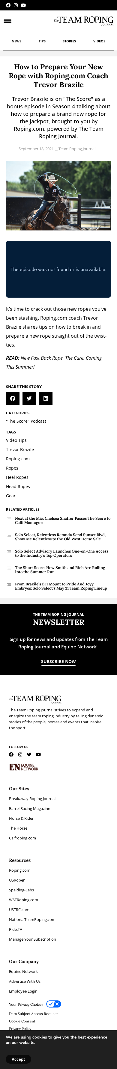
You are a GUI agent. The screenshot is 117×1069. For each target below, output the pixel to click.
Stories (69, 41)
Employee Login (23, 991)
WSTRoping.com (23, 899)
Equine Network (23, 971)
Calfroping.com (22, 838)
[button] (13, 398)
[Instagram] (16, 5)
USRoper (17, 880)
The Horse (18, 828)
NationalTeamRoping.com (32, 919)
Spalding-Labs (21, 890)
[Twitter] (29, 754)
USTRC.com (19, 909)
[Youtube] (23, 5)
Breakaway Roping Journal (32, 798)
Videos (99, 41)
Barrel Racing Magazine (29, 808)
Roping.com (19, 870)
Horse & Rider (21, 818)
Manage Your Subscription (32, 939)
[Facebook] (8, 5)
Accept (18, 1059)
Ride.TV (15, 929)
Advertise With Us (24, 981)
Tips (42, 41)
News (16, 41)
